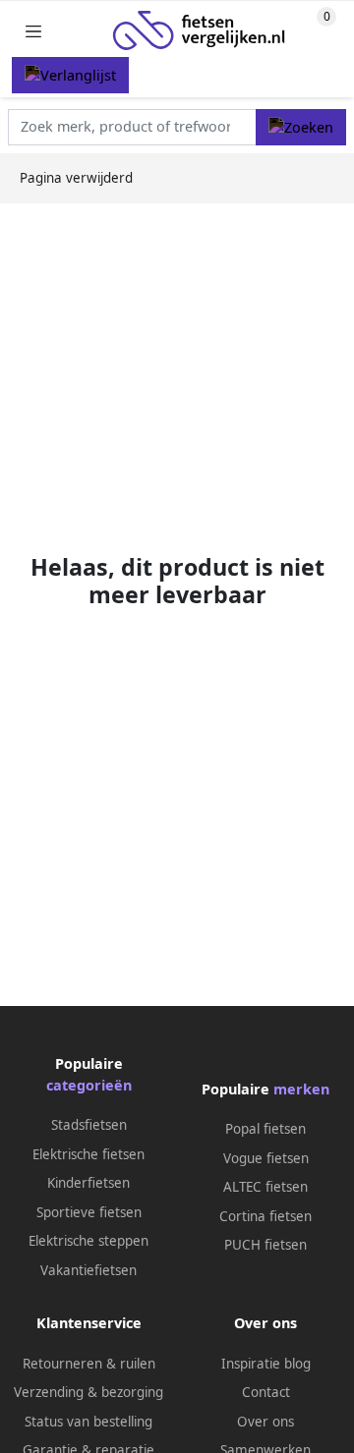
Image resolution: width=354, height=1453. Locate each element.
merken (301, 1089)
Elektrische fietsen (88, 1154)
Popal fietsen (265, 1129)
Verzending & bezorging (88, 1392)
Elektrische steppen (88, 1241)
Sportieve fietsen (89, 1212)
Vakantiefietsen (88, 1270)
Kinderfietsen (88, 1183)
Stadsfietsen (89, 1125)
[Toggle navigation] (33, 31)
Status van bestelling (88, 1421)
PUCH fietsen (265, 1245)
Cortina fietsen (265, 1216)
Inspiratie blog (266, 1363)
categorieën (89, 1085)
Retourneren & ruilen (89, 1363)
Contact (266, 1392)
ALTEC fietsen (265, 1187)
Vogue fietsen (266, 1158)
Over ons (265, 1421)
